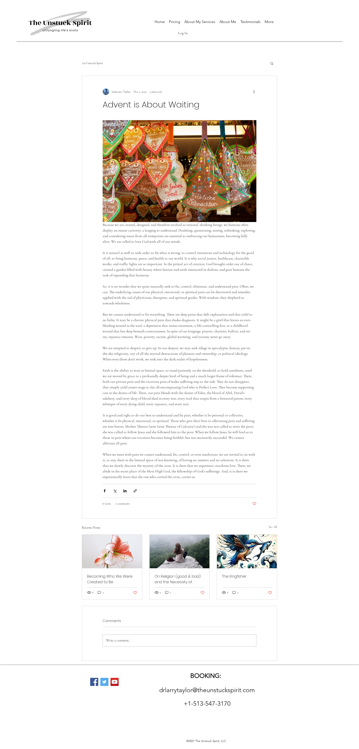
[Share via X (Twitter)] (115, 491)
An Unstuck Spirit (92, 63)
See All (273, 527)
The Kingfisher (234, 576)
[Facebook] (94, 682)
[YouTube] (115, 682)
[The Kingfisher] (247, 551)
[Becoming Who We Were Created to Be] (112, 551)
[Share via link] (135, 491)
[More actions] (253, 91)
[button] (272, 63)
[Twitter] (104, 682)
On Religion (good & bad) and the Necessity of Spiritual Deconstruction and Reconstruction (178, 579)
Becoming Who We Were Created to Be (110, 579)
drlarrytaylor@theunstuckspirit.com (207, 690)
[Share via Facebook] (105, 491)
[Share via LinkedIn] (125, 491)
